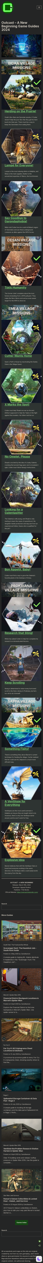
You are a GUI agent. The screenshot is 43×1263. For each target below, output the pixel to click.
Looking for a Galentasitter (14, 511)
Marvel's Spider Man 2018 (12, 995)
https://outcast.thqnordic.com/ (27, 892)
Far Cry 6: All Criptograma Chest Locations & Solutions (18, 1049)
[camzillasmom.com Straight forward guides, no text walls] (8, 7)
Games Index (21, 1222)
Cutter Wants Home (18, 356)
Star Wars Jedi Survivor (11, 1195)
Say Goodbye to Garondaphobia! (16, 219)
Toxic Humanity (15, 287)
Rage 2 (6, 1095)
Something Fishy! (17, 749)
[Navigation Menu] (39, 7)
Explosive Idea (15, 860)
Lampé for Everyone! (19, 165)
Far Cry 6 (7, 1045)
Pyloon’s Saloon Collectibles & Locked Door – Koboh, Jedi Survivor (20, 1200)
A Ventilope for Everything (15, 803)
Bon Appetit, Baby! (17, 569)
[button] (39, 1259)
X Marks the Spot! (17, 404)
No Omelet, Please (17, 456)
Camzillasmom (25, 954)
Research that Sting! (19, 633)
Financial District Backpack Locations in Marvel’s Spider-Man (21, 999)
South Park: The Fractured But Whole (16, 945)
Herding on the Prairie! (20, 111)
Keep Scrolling (15, 682)
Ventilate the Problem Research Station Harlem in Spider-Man (21, 1150)
